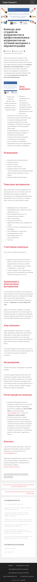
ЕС (5, 474)
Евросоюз (9, 474)
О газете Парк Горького (27, 576)
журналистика (24, 474)
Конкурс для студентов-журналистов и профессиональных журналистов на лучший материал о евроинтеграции (17, 531)
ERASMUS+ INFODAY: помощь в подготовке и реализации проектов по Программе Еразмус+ (18, 520)
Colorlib (23, 580)
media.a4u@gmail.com (14, 413)
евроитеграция (8, 477)
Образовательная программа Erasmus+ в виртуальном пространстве (17, 525)
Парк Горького (10, 2)
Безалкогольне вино (10, 548)
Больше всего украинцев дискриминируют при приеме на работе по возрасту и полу (18, 537)
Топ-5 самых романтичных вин (13, 504)
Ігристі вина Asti (9, 552)
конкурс (16, 474)
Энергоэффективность (10, 576)
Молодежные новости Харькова (18, 569)
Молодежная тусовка (22, 565)
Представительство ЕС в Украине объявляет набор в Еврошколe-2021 (18, 508)
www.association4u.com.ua (12, 467)
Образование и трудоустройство (13, 53)
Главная (10, 565)
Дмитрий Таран (18, 51)
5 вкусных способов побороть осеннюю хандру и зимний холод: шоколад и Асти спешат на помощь (16, 514)
